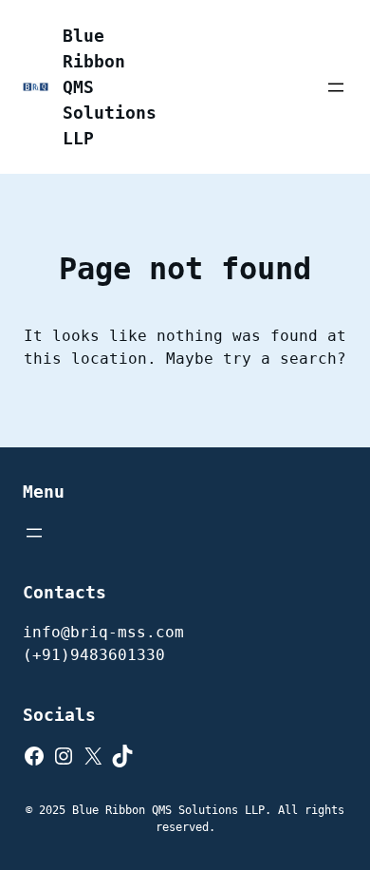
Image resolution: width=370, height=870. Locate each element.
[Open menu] (335, 87)
